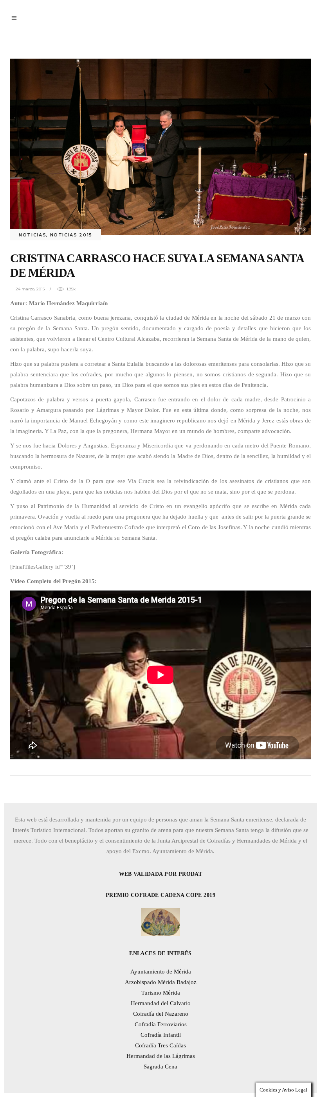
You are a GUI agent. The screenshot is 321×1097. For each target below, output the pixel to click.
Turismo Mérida (160, 993)
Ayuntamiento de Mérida (160, 971)
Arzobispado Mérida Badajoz (161, 982)
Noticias (32, 235)
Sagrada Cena (160, 1066)
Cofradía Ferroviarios (161, 1024)
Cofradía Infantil (161, 1035)
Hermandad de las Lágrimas (160, 1056)
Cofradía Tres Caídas (160, 1045)
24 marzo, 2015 (30, 289)
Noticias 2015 (71, 235)
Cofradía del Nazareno (160, 1014)
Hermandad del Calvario (161, 1003)
